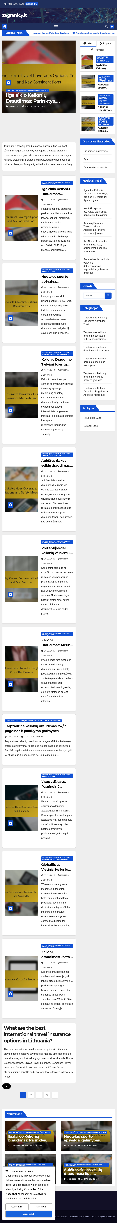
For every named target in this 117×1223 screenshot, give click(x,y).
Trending (99, 49)
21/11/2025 (50, 200)
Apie (86, 159)
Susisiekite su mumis (95, 167)
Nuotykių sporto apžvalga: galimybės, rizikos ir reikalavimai (36, 101)
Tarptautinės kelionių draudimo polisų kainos (56, 634)
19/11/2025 (50, 370)
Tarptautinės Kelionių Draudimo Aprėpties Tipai (27, 90)
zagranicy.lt (14, 15)
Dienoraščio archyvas (95, 151)
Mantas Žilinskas (35, 106)
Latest (90, 43)
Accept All (28, 1214)
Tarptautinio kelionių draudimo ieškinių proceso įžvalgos (56, 542)
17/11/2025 (50, 875)
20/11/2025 (14, 106)
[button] (106, 26)
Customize (16, 1206)
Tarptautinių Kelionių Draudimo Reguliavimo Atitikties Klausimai (96, 391)
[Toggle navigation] (56, 26)
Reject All (41, 1206)
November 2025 (92, 418)
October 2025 (90, 426)
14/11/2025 (50, 963)
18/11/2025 (50, 651)
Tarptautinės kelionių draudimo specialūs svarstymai (104, 121)
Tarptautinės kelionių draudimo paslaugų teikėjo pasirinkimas (104, 99)
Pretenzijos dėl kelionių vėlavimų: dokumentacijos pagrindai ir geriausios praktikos (96, 266)
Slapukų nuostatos (106, 1217)
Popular (107, 43)
